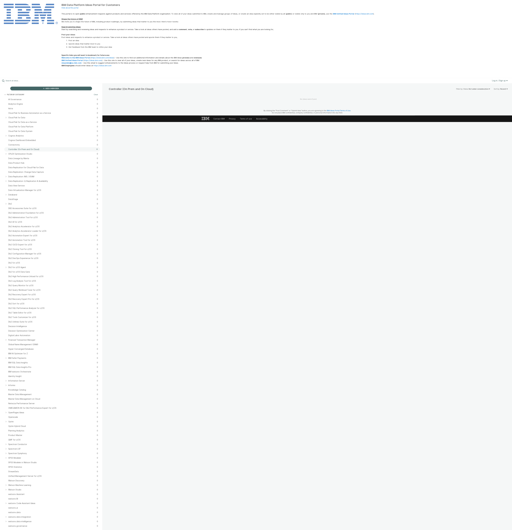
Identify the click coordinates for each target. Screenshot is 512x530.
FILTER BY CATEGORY (15, 95)
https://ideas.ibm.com (364, 14)
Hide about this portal (69, 8)
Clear (96, 95)
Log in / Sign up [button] (499, 80)
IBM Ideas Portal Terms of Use (339, 111)
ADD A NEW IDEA (52, 88)
